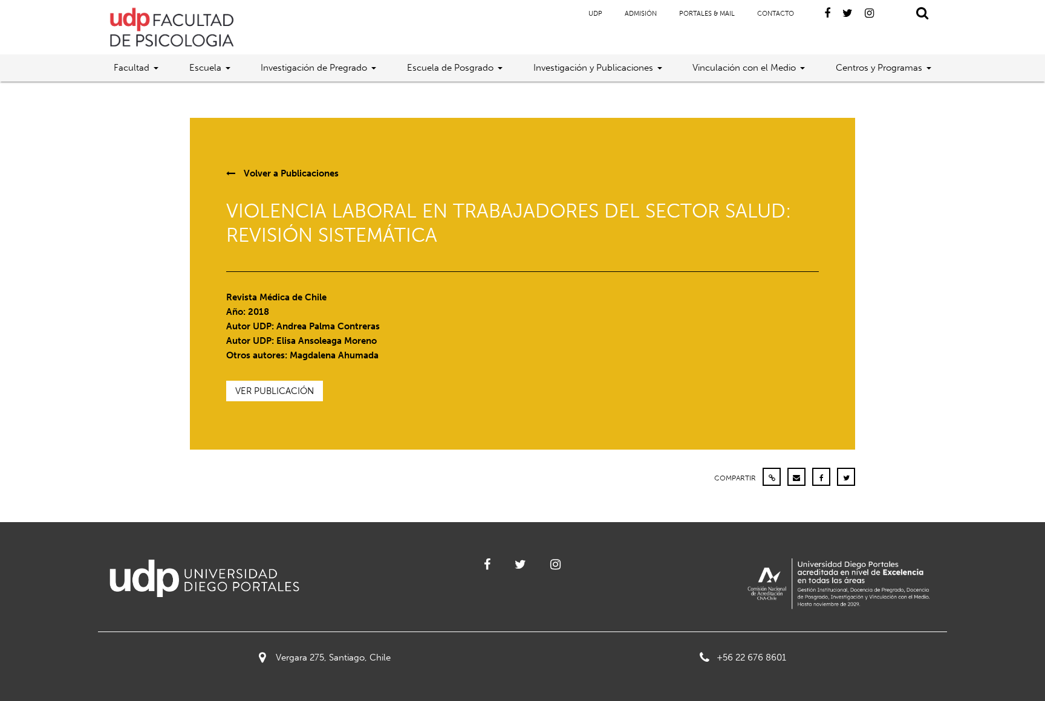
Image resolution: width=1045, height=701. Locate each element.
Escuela (205, 67)
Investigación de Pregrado (314, 67)
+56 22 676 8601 (751, 657)
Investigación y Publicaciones (593, 67)
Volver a (290, 173)
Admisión (641, 14)
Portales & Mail (707, 14)
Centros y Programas (879, 67)
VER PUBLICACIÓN (274, 391)
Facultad (131, 67)
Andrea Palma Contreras (328, 326)
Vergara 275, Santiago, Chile (333, 657)
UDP (595, 14)
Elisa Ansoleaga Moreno (326, 340)
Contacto (775, 14)
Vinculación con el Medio (744, 67)
